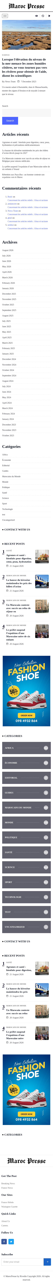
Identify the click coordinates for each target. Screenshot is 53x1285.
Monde (5, 482)
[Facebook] (4, 1241)
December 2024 (9, 359)
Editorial (6, 465)
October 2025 (8, 304)
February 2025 (8, 348)
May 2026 (6, 266)
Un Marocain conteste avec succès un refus (17, 1012)
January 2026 (8, 288)
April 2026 (7, 272)
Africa (5, 454)
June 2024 (6, 392)
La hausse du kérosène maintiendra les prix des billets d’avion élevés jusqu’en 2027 (25, 151)
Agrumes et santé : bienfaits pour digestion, (19, 968)
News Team (10, 81)
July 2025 (6, 321)
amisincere (12, 204)
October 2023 (8, 435)
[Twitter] (11, 1241)
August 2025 (7, 315)
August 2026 (7, 250)
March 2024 (7, 408)
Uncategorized (8, 520)
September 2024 (9, 375)
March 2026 (7, 277)
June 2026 (6, 261)
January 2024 (8, 419)
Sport (4, 503)
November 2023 (9, 430)
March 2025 (7, 343)
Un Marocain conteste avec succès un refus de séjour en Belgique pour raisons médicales (26, 159)
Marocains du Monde (11, 476)
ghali (10, 218)
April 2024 (7, 403)
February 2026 (8, 283)
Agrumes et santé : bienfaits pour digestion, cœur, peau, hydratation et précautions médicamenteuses (26, 143)
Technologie (7, 509)
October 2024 (8, 370)
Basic (10, 197)
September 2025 (9, 310)
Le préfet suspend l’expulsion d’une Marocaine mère (15, 1035)
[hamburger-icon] (5, 16)
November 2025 (9, 299)
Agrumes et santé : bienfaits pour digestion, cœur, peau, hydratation (19, 558)
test (3, 514)
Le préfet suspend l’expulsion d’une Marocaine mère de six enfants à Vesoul (26, 167)
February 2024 (8, 414)
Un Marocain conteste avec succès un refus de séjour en (18, 608)
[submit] (47, 1262)
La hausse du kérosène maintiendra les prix (18, 990)
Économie (6, 460)
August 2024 (7, 381)
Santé (4, 493)
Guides (5, 471)
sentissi (11, 225)
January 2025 (8, 354)
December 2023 (9, 424)
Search (5, 106)
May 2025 (6, 332)
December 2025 (9, 294)
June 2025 (6, 326)
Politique (6, 487)
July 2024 (6, 386)
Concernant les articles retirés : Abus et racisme (28, 200)
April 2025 (7, 337)
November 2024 (9, 365)
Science (5, 498)
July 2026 (6, 256)
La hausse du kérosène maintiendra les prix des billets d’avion (19, 583)
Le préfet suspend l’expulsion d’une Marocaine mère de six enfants (18, 635)
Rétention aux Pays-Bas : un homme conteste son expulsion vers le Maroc (23, 175)
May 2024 (6, 397)
